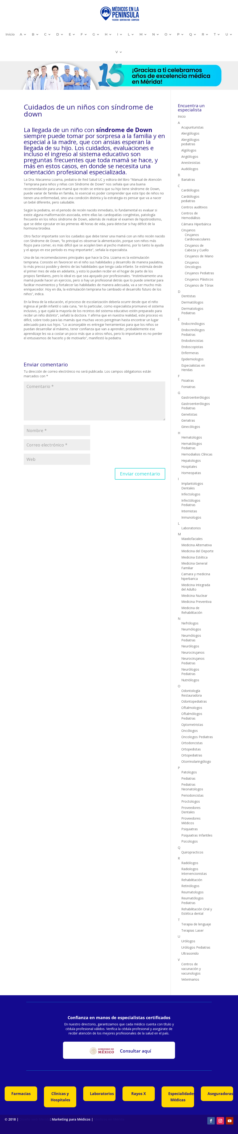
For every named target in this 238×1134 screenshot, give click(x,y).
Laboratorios (191, 528)
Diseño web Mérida (35, 1119)
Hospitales (189, 466)
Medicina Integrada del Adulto (195, 587)
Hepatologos (191, 460)
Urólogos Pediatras (195, 947)
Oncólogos (189, 730)
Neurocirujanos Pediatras (193, 660)
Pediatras (188, 778)
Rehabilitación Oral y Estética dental (196, 911)
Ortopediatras (191, 755)
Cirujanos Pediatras (199, 273)
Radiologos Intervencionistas (194, 871)
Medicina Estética (194, 557)
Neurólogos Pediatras (190, 671)
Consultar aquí (135, 1051)
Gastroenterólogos (195, 397)
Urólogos (188, 941)
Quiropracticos (192, 852)
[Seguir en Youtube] (229, 1120)
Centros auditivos (194, 207)
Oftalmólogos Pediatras (191, 715)
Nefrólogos (189, 623)
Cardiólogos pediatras (190, 198)
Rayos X (138, 1093)
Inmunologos (191, 517)
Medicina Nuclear (194, 595)
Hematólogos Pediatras (191, 445)
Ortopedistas (191, 749)
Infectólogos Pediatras (190, 502)
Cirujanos (188, 230)
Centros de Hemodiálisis (190, 215)
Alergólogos (190, 133)
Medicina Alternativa (196, 545)
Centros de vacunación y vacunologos (191, 968)
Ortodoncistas (192, 743)
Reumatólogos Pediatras (192, 900)
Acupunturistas (192, 127)
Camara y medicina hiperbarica (195, 576)
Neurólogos (190, 646)
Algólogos (188, 150)
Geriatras (188, 420)
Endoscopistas (192, 347)
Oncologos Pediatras (197, 737)
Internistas (189, 511)
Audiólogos (189, 169)
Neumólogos (191, 629)
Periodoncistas (192, 795)
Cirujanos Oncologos (193, 264)
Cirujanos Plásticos (199, 279)
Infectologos (190, 494)
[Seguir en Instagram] (220, 1120)
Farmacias (21, 1093)
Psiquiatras (189, 829)
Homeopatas (191, 473)
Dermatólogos (192, 302)
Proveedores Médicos (191, 820)
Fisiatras (187, 380)
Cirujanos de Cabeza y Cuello (197, 247)
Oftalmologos (191, 707)
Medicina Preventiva (196, 601)
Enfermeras (190, 353)
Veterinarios (190, 979)
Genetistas (189, 414)
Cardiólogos (190, 190)
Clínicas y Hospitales (60, 1096)
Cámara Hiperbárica (196, 224)
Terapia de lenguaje (196, 924)
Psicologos (189, 841)
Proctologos (190, 801)
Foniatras (188, 386)
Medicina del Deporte (197, 551)
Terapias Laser (192, 930)
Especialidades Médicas (181, 1096)
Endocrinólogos (193, 323)
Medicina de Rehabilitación (191, 610)
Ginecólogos (190, 426)
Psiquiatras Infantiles (196, 835)
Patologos (189, 772)
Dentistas (188, 296)
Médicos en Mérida (109, 1119)
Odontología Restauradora (191, 693)
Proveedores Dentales (191, 809)
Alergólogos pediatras (190, 141)
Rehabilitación (191, 880)
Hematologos (191, 437)
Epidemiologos (192, 359)
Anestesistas (190, 162)
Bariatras (188, 179)
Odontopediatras (194, 701)
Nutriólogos (190, 680)
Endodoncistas (192, 340)
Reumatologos (192, 892)
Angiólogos (189, 156)
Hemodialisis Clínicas (196, 454)
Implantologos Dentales (192, 485)
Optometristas (192, 724)
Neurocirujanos (193, 652)
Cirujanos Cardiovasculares (197, 237)
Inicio (10, 34)
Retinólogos (190, 886)
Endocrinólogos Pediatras (193, 332)
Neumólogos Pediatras (191, 637)
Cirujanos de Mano (199, 256)
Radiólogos (189, 863)
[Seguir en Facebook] (211, 1120)
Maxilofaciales (192, 538)
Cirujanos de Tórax (199, 285)
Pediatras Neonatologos (192, 786)
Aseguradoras (220, 1093)
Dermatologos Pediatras (192, 310)
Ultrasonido (190, 953)
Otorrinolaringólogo (196, 761)
